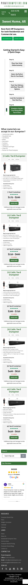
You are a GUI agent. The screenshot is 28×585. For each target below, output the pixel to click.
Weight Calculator (6, 522)
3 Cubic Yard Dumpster (14, 156)
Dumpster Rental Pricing (8, 543)
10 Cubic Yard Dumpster (14, 216)
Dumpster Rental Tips (7, 517)
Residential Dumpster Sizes (8, 538)
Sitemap (3, 527)
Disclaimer (18, 574)
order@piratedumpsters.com (14, 6)
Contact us (4, 548)
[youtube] (10, 569)
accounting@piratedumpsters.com (11, 562)
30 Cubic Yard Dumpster (14, 330)
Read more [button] (7, 497)
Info (9, 159)
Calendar (3, 525)
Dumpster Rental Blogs (7, 546)
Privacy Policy (10, 574)
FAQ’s (2, 520)
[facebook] (2, 569)
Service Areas (5, 541)
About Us (3, 536)
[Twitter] (6, 569)
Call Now (17, 159)
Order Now (14, 203)
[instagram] (14, 569)
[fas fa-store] (21, 569)
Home (2, 533)
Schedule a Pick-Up (18, 38)
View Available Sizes (7, 38)
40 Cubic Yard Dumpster (14, 390)
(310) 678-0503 (10, 557)
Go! (23, 456)
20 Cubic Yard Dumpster (14, 273)
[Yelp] (17, 569)
